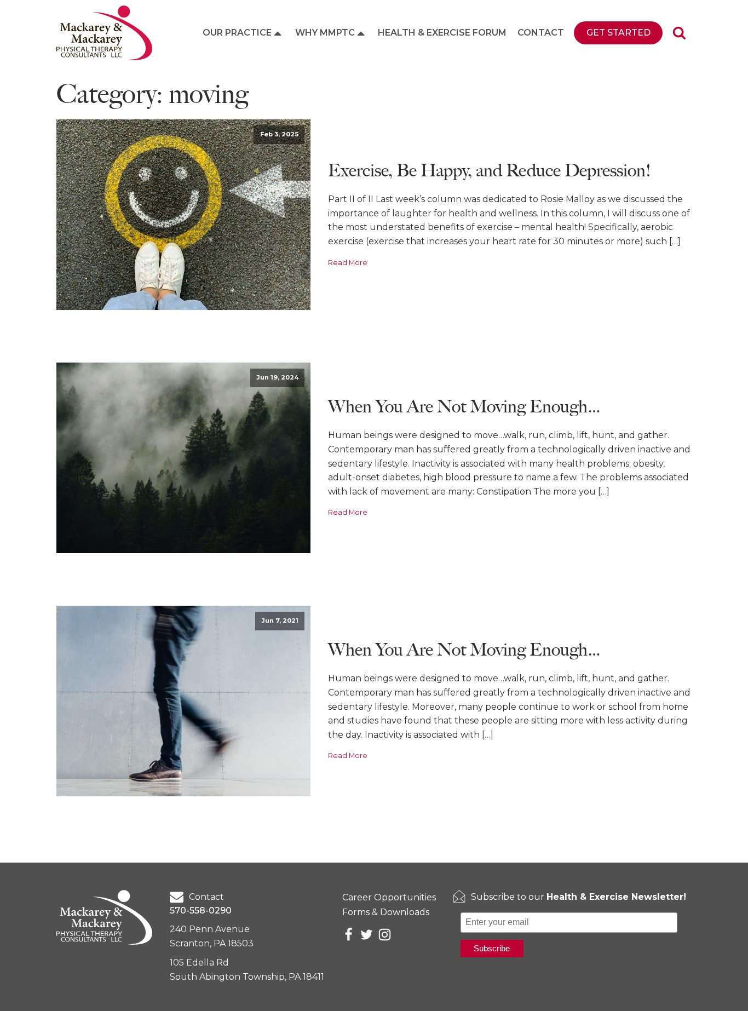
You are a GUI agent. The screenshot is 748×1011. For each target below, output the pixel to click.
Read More (347, 263)
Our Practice (237, 32)
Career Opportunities (389, 897)
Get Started (618, 32)
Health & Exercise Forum (442, 32)
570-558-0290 (201, 910)
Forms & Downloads (385, 912)
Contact (540, 32)
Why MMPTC (325, 32)
